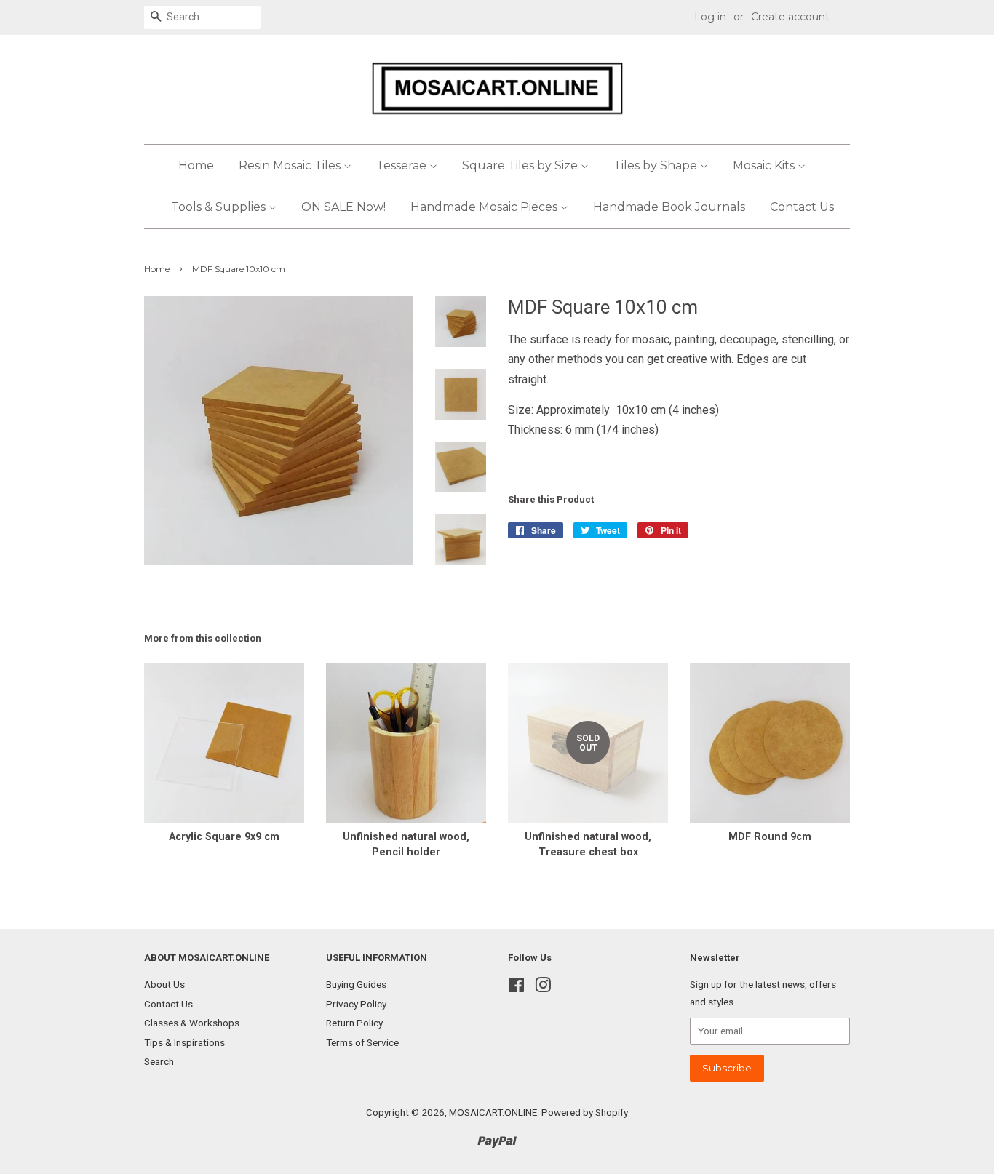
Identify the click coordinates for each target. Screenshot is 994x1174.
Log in (710, 16)
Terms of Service (362, 1042)
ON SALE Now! (343, 207)
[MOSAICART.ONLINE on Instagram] (543, 988)
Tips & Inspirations (184, 1042)
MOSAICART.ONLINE (493, 1112)
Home (196, 165)
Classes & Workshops (191, 1023)
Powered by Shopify (584, 1112)
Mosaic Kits (765, 165)
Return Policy (354, 1023)
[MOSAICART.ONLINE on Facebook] (516, 988)
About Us (164, 984)
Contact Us (802, 207)
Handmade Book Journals (669, 207)
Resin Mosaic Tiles (291, 165)
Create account (790, 16)
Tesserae (402, 165)
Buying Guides (356, 984)
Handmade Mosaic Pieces (485, 207)
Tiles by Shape (656, 165)
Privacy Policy (356, 1004)
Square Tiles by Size (521, 165)
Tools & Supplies (220, 207)
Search (159, 1061)
